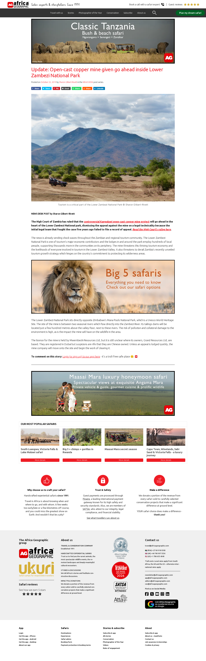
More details (40, 460)
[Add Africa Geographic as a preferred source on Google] (162, 608)
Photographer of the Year (90, 13)
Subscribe (128, 13)
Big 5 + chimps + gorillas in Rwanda (78, 451)
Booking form (66, 642)
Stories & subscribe (113, 628)
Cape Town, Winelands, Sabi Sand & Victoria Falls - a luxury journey (164, 452)
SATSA (86, 509)
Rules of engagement (111, 648)
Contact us (149, 639)
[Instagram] (163, 594)
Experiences (65, 636)
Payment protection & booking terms (76, 645)
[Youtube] (157, 594)
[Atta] (120, 602)
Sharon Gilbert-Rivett (68, 82)
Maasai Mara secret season (121, 449)
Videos (105, 645)
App (21, 628)
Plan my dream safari (190, 13)
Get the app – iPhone (27, 636)
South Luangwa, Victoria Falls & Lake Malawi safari (39, 451)
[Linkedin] (168, 594)
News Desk (88, 82)
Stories (71, 13)
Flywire (86, 499)
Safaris (65, 628)
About (148, 628)
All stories (107, 636)
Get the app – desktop (27, 642)
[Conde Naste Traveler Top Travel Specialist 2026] (120, 578)
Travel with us (56, 13)
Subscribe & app (109, 633)
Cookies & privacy (152, 645)
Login (21, 633)
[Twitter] (152, 594)
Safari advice (66, 639)
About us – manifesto (153, 636)
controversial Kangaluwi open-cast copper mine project (117, 221)
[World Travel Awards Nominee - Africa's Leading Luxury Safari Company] (120, 558)
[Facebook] (147, 594)
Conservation (113, 13)
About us (141, 13)
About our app (24, 645)
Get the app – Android (27, 639)
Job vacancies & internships (156, 642)
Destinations (66, 633)
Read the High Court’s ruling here (151, 229)
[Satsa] (120, 591)
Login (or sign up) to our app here (81, 356)
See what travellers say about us (103, 518)
